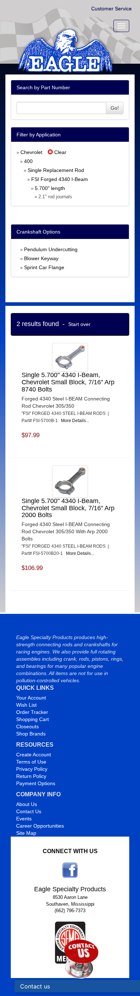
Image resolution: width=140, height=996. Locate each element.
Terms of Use (31, 762)
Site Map (26, 833)
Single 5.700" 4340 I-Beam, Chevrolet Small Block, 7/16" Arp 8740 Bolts (68, 382)
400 (28, 161)
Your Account (31, 698)
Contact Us (28, 811)
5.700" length (50, 188)
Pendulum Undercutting (51, 249)
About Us (26, 804)
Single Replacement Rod (56, 170)
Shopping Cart (32, 719)
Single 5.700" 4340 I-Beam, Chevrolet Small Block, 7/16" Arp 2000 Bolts (68, 508)
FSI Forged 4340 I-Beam (59, 179)
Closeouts (27, 726)
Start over (79, 324)
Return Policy (31, 776)
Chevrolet (31, 152)
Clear (59, 152)
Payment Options (35, 783)
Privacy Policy (31, 769)
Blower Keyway (41, 258)
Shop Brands (31, 734)
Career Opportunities (40, 826)
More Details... (75, 420)
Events (24, 818)
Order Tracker (32, 712)
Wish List (26, 705)
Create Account (33, 754)
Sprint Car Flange (44, 267)
